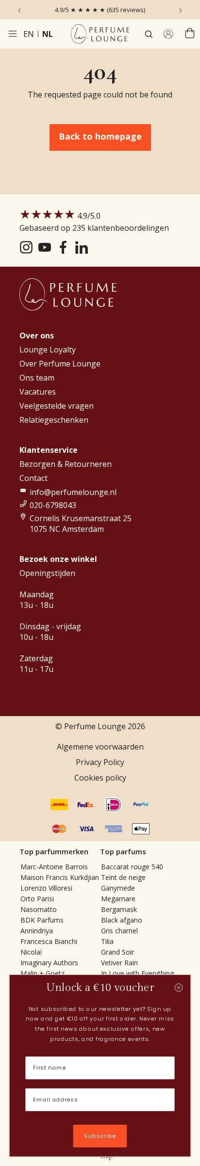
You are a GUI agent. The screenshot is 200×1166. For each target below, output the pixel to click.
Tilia (107, 941)
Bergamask (119, 909)
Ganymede (118, 888)
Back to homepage (100, 136)
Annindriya (36, 930)
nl (47, 34)
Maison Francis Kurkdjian (59, 877)
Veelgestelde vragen (56, 405)
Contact (33, 478)
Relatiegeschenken (53, 420)
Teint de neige (123, 877)
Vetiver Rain (119, 962)
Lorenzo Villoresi (46, 888)
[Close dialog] (179, 988)
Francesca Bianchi (48, 941)
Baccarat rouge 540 (132, 866)
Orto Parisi (37, 898)
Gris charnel (119, 930)
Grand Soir (117, 952)
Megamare (118, 898)
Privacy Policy (100, 762)
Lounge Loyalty (47, 349)
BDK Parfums (42, 920)
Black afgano (121, 920)
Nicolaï (31, 952)
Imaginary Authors (49, 962)
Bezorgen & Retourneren (65, 464)
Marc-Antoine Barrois (54, 866)
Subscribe (100, 1136)
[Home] (100, 34)
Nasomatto (38, 909)
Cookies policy (100, 777)
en (28, 34)
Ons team (36, 377)
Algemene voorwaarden (100, 746)
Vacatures (37, 391)
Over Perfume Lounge (59, 363)
